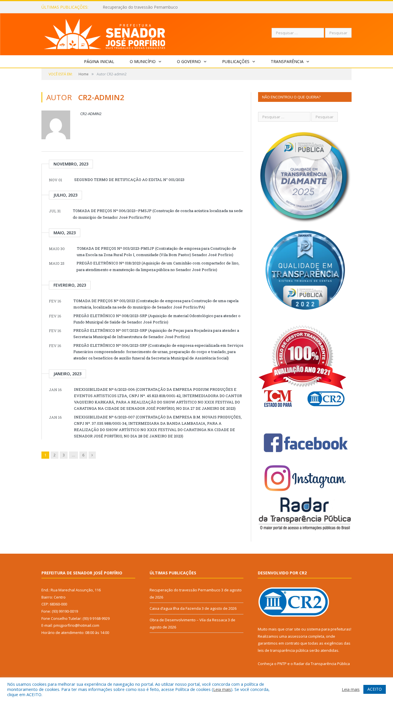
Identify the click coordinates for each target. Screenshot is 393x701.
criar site (292, 629)
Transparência (287, 61)
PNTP (282, 663)
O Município (143, 61)
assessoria (297, 636)
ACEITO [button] (374, 689)
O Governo (189, 61)
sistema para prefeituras (328, 629)
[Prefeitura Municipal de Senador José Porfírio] (104, 33)
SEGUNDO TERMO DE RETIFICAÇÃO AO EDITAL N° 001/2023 (129, 179)
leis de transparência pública (283, 650)
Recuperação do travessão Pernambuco (185, 590)
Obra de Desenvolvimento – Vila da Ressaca (188, 619)
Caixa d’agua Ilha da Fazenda (130, 7)
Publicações (235, 61)
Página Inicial (99, 61)
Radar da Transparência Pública (322, 663)
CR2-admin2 (91, 113)
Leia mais (222, 689)
